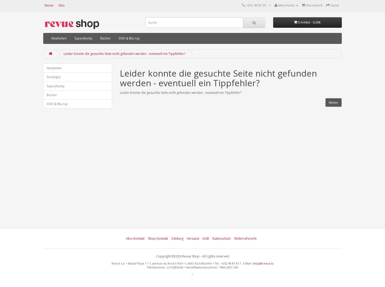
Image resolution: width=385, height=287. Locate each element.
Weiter (333, 102)
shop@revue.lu (263, 263)
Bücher (105, 38)
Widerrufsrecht (245, 238)
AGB (205, 238)
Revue (49, 5)
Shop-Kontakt (158, 238)
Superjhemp (83, 38)
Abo (61, 5)
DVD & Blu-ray (129, 38)
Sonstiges (54, 77)
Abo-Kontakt (135, 238)
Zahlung (177, 238)
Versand (193, 238)
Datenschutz (221, 238)
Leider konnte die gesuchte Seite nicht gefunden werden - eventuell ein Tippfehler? (124, 53)
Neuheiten (59, 38)
